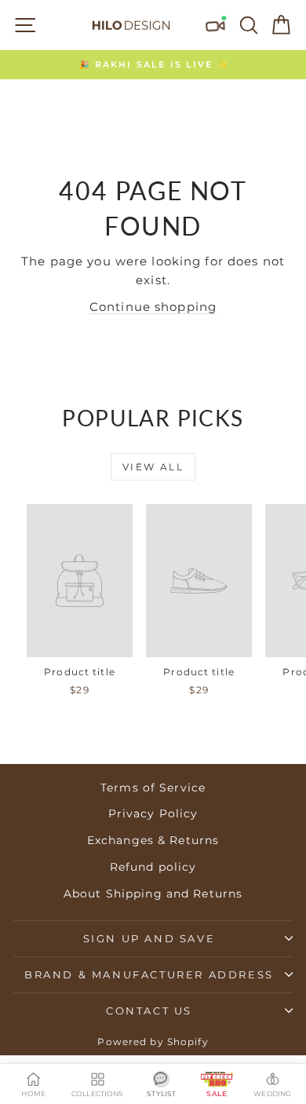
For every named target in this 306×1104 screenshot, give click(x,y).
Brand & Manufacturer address (149, 974)
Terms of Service (153, 787)
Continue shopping (153, 306)
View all (153, 467)
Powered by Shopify (152, 1041)
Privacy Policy (153, 813)
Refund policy (153, 867)
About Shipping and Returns (153, 893)
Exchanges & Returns (153, 840)
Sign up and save (149, 938)
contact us (149, 1010)
